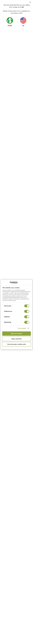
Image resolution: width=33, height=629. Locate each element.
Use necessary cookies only (16, 344)
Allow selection (17, 339)
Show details (22, 328)
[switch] (26, 311)
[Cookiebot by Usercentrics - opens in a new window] (9, 282)
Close (30, 2)
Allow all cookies (16, 333)
